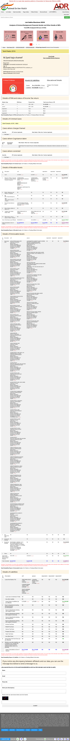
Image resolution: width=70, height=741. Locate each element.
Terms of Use (34, 729)
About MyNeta (65, 12)
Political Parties (34, 12)
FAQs (40, 729)
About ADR (66, 14)
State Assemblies (17, 12)
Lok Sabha (8, 12)
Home (2, 12)
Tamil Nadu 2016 (10, 47)
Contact (27, 729)
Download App (39, 739)
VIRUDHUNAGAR (20, 47)
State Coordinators (20, 729)
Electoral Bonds (43, 12)
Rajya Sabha (26, 12)
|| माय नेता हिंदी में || (52, 12)
